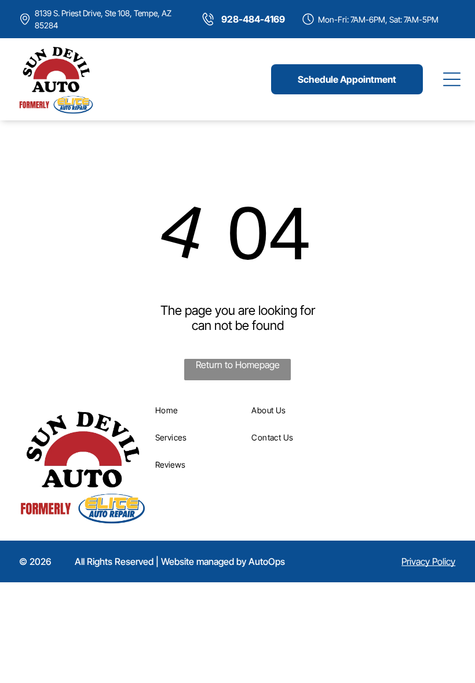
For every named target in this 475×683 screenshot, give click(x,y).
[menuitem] (199, 410)
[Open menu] (452, 79)
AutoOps (267, 561)
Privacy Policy (428, 561)
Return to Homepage (238, 364)
